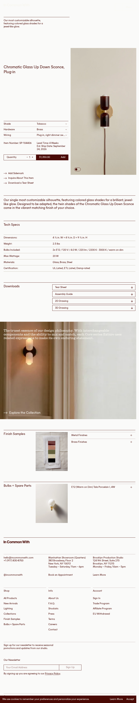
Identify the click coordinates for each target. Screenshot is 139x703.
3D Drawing (61, 307)
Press (51, 613)
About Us (53, 598)
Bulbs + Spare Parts (14, 624)
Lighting (8, 608)
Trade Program (101, 603)
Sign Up (70, 667)
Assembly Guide (64, 294)
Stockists (53, 608)
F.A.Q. (51, 603)
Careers (52, 624)
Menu (129, 7)
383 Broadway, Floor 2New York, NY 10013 (60, 562)
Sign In (96, 598)
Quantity (11, 157)
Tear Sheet (61, 287)
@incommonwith (13, 574)
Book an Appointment (60, 574)
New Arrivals (11, 603)
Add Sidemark (16, 173)
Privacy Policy (52, 673)
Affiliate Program (102, 608)
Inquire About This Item (21, 178)
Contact (53, 629)
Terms (51, 619)
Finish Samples (12, 619)
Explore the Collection (25, 413)
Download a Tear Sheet (21, 183)
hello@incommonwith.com (18, 557)
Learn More (116, 699)
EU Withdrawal (101, 613)
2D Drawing (61, 301)
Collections (10, 613)
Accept (130, 699)
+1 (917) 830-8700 (13, 560)
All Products (10, 598)
